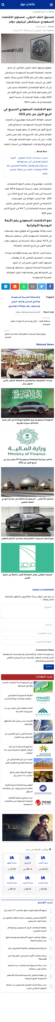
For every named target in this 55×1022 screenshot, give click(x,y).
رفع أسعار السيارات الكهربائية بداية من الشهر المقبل (25, 334)
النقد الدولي (17, 302)
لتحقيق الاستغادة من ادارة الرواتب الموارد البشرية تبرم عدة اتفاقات (18, 750)
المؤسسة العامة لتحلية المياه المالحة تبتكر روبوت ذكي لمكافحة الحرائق (17, 788)
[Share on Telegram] (5, 286)
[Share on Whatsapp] (23, 286)
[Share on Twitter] (41, 286)
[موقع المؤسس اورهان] (27, 827)
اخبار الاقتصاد (39, 12)
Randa (51, 27)
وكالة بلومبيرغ (16, 306)
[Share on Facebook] (50, 286)
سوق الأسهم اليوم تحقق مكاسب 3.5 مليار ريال (25, 911)
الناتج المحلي (31, 302)
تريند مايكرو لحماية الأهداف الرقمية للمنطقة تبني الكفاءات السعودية (18, 801)
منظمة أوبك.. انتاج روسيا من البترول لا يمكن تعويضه (30, 321)
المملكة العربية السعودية (24, 297)
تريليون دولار (32, 306)
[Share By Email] (32, 286)
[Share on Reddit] (14, 286)
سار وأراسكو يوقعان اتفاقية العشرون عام (27, 166)
